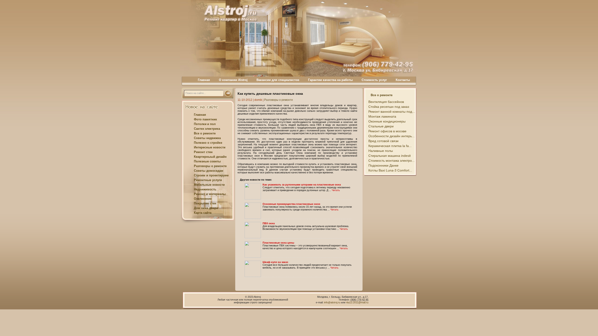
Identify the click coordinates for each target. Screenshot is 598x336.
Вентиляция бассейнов (386, 102)
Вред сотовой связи (383, 141)
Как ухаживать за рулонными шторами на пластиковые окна (302, 184)
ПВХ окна (269, 223)
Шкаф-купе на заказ (275, 262)
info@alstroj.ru (332, 302)
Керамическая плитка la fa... (390, 146)
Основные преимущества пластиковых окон (291, 204)
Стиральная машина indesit (389, 156)
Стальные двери (381, 126)
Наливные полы (380, 151)
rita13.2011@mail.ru (357, 302)
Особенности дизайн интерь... (391, 136)
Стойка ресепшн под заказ (388, 106)
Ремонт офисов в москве (387, 131)
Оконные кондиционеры (387, 121)
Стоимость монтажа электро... (391, 160)
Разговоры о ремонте (278, 100)
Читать (336, 190)
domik (258, 100)
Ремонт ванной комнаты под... (391, 111)
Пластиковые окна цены (278, 242)
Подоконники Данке (383, 165)
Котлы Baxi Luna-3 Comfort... (390, 170)
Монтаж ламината (382, 116)
